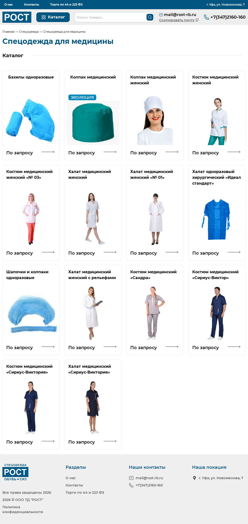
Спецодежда (29, 31)
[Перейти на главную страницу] (16, 17)
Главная (8, 31)
